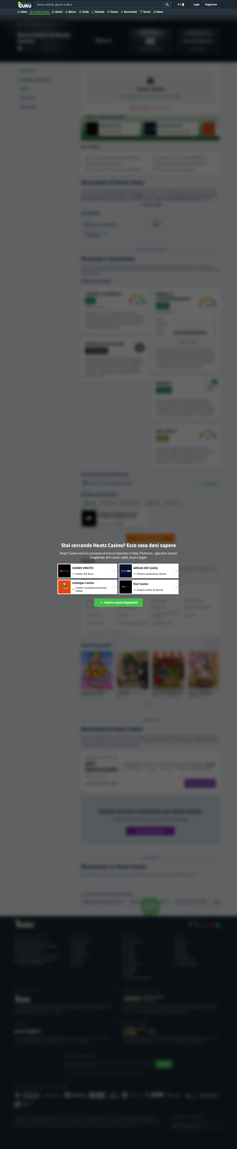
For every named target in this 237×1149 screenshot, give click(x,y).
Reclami (99, 11)
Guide (85, 11)
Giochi (58, 11)
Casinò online (41, 11)
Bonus (72, 11)
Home (24, 11)
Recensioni (130, 11)
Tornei (146, 11)
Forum (114, 11)
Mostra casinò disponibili (121, 602)
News (160, 11)
